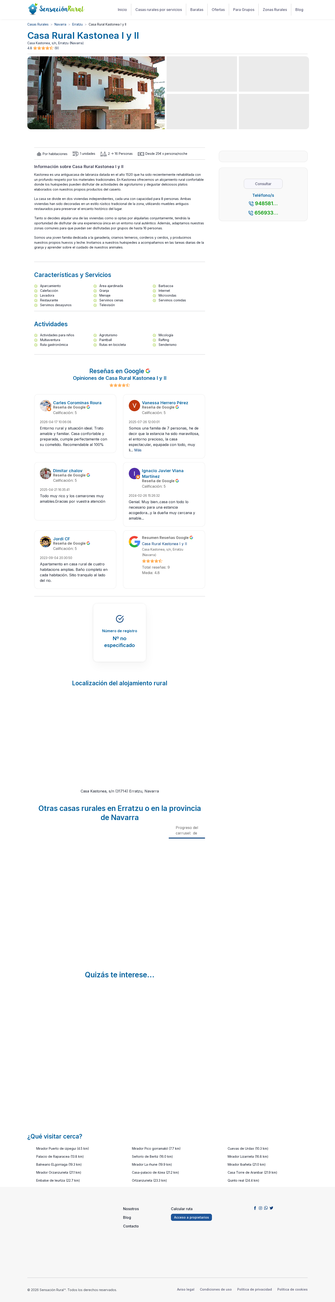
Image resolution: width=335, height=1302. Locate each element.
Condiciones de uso (216, 1289)
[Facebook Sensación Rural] (255, 1208)
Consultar (263, 183)
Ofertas (218, 9)
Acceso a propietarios (191, 1217)
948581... (266, 203)
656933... (266, 213)
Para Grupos (243, 9)
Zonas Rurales (275, 9)
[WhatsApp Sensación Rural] (266, 1208)
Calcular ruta (182, 1208)
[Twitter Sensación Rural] (271, 1208)
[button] (43, 48)
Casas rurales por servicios (158, 9)
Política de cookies (292, 1289)
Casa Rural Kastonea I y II (164, 543)
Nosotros (131, 1208)
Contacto (131, 1226)
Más (138, 450)
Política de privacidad (254, 1289)
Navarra (60, 24)
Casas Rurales (38, 24)
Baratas (196, 9)
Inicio (122, 9)
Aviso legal (185, 1289)
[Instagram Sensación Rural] (260, 1208)
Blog (299, 9)
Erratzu (77, 24)
